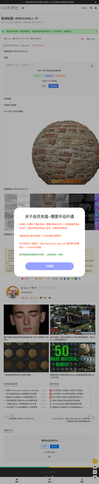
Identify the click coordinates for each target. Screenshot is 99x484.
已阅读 (49, 266)
